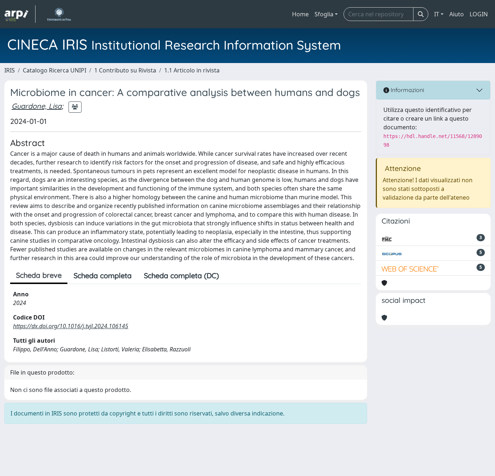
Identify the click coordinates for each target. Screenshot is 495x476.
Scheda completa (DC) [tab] (181, 275)
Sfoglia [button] (324, 14)
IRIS (9, 70)
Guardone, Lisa (37, 105)
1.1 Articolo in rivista (192, 70)
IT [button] (436, 14)
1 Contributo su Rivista (125, 70)
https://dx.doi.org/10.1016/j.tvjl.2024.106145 (70, 326)
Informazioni (406, 89)
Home (300, 14)
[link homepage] (20, 14)
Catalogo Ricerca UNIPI (54, 70)
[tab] (231, 275)
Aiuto (456, 14)
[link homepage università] (58, 14)
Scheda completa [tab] (103, 275)
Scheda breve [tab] (39, 275)
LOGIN (479, 14)
